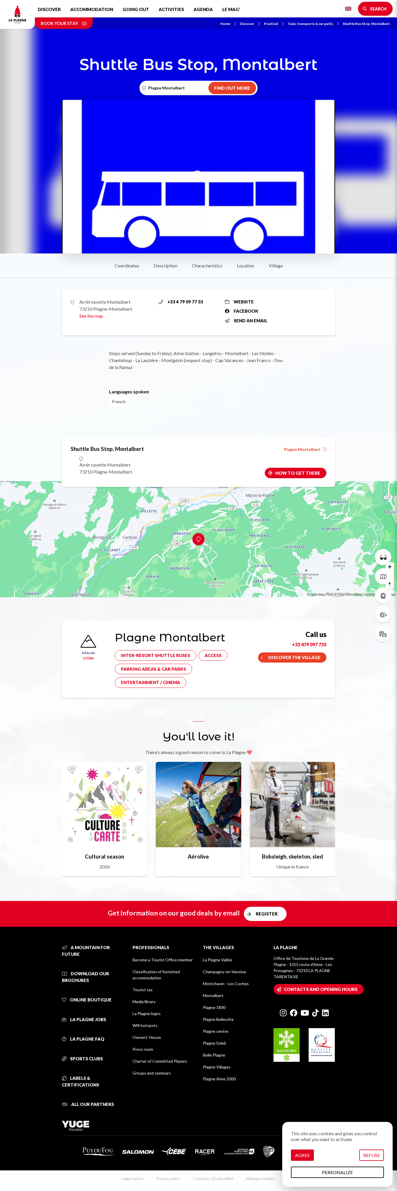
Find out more (232, 88)
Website (244, 301)
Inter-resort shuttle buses (155, 655)
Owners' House (147, 1037)
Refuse (371, 1155)
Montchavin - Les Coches (226, 983)
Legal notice (132, 1178)
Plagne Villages (216, 1066)
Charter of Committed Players (160, 1061)
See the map (91, 316)
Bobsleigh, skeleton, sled (292, 856)
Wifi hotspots (145, 1025)
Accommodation (91, 9)
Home (225, 23)
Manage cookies (261, 1178)
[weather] (383, 615)
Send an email (250, 320)
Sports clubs (86, 1058)
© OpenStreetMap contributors (358, 594)
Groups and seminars (152, 1073)
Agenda (203, 9)
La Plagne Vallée (217, 959)
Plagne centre (215, 1031)
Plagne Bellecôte (218, 1019)
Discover (49, 9)
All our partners (92, 1104)
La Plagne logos (147, 1013)
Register (267, 913)
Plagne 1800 (214, 1007)
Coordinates (127, 265)
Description (165, 265)
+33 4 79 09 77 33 (185, 301)
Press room (143, 1049)
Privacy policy (168, 1178)
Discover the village (294, 657)
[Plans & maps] (383, 576)
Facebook (246, 311)
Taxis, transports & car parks (310, 23)
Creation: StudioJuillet (213, 1178)
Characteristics (207, 265)
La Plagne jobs (87, 1019)
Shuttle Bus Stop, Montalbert (366, 23)
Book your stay (60, 23)
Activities (171, 9)
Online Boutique (90, 999)
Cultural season (104, 856)
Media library (144, 1001)
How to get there (297, 473)
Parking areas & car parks (153, 669)
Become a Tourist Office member (163, 959)
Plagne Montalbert (302, 449)
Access (213, 655)
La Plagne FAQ (86, 1038)
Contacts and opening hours (320, 989)
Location (245, 265)
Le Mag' (231, 9)
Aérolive (198, 856)
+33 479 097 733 (309, 644)
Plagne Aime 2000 (219, 1078)
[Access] (383, 634)
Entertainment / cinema (150, 682)
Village (276, 265)
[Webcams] (383, 595)
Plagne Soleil (214, 1043)
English (348, 9)
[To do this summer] (383, 557)
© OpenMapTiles (320, 594)
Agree (302, 1155)
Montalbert (213, 995)
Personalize (337, 1172)
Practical (271, 23)
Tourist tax (143, 989)
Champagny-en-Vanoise (224, 971)
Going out (136, 9)
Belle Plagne (214, 1055)
